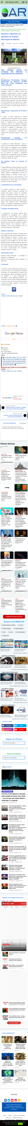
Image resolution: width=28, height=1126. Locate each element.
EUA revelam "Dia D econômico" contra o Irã (14, 947)
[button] (26, 2)
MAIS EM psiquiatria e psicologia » (19, 686)
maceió (24, 29)
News (4, 294)
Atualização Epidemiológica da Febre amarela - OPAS (20, 1079)
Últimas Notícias (11, 326)
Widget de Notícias (17, 1117)
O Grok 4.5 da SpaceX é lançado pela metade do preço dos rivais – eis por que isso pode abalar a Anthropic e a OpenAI (13, 797)
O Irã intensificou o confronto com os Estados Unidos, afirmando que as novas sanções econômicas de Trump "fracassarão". (17, 817)
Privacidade (20, 23)
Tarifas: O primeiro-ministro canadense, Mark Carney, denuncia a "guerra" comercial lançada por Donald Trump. (17, 886)
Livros (25, 237)
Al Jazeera (17, 906)
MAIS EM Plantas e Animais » (21, 653)
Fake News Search (9, 1119)
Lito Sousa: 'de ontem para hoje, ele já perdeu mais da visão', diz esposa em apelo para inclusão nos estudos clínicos (17, 848)
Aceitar (20, 1123)
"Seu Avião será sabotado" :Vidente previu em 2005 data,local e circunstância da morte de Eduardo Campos (17, 808)
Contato (14, 23)
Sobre (10, 23)
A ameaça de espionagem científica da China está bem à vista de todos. (17, 1003)
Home (6, 23)
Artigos (11, 906)
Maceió (18, 68)
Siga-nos (3, 78)
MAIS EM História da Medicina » (20, 669)
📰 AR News (7, 904)
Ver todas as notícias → (14, 1022)
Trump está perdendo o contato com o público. (17, 953)
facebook (8, 725)
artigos (18, 357)
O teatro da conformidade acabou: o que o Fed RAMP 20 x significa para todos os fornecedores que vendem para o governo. (17, 858)
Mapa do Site (19, 1119)
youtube (21, 729)
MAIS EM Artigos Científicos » (20, 719)
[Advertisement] (14, 924)
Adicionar (14, 398)
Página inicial (4, 29)
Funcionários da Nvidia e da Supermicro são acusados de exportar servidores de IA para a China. (16, 959)
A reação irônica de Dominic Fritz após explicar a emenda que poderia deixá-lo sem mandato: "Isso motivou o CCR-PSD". (17, 877)
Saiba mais (14, 1123)
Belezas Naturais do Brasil (15, 29)
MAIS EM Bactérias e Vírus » (21, 702)
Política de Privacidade (19, 1115)
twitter (21, 725)
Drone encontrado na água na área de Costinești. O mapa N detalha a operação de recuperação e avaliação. (17, 839)
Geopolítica (6, 906)
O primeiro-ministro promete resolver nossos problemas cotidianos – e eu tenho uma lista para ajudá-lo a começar (17, 867)
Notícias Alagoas (6, 30)
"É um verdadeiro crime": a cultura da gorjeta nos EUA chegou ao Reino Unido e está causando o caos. (17, 1016)
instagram (8, 729)
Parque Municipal (15, 30)
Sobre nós (8, 1117)
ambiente (20, 176)
